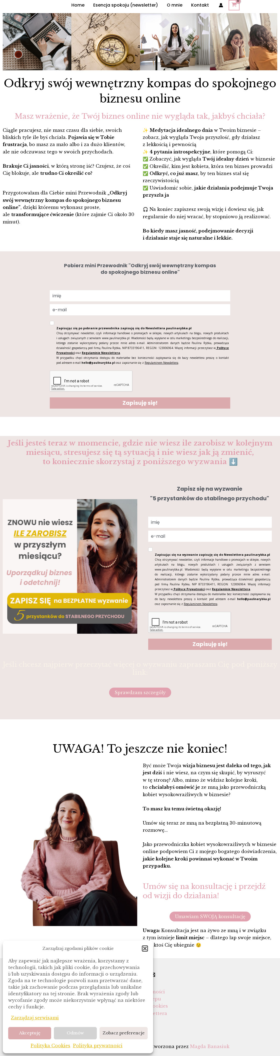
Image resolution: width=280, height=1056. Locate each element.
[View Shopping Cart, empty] (234, 5)
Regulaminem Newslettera (161, 363)
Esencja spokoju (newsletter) (125, 5)
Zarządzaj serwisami (35, 1017)
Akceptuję (29, 1032)
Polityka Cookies (50, 1045)
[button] (145, 948)
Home (77, 5)
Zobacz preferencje (124, 1032)
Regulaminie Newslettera (101, 353)
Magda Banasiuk (209, 1046)
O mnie (174, 5)
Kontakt (200, 5)
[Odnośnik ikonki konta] (221, 5)
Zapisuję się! (140, 403)
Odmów (75, 1032)
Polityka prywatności (97, 1045)
